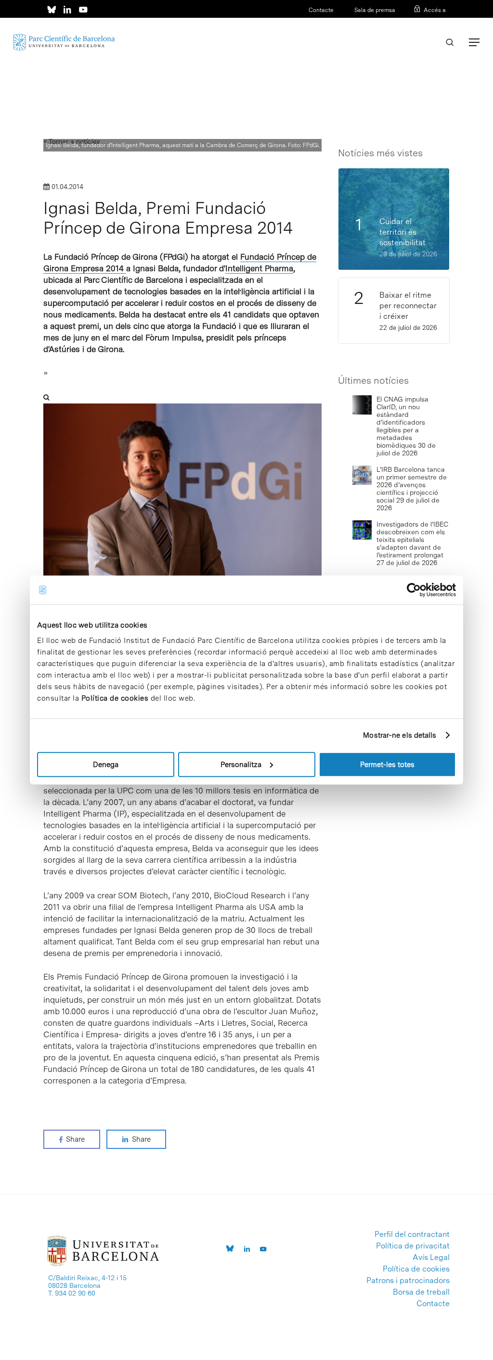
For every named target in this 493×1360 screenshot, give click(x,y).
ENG (440, 22)
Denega (105, 764)
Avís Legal (431, 1257)
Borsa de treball (421, 1292)
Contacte (321, 10)
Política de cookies (115, 697)
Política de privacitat (413, 1246)
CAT (409, 22)
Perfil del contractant (412, 1234)
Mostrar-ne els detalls (399, 735)
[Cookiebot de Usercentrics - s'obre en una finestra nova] (414, 590)
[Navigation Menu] (474, 42)
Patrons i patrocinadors (408, 1280)
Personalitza (241, 764)
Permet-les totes (387, 764)
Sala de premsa (374, 10)
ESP (424, 22)
